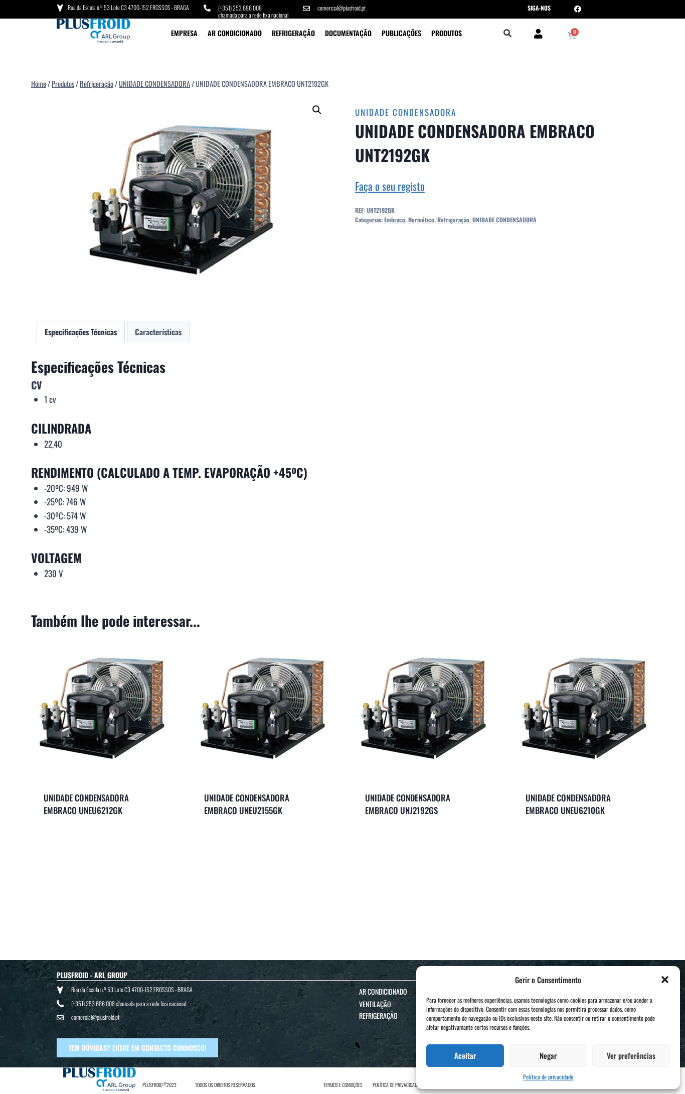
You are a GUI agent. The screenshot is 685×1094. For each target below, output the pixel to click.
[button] (665, 980)
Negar (548, 1055)
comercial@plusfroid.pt (341, 8)
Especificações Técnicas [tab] (81, 331)
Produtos (446, 33)
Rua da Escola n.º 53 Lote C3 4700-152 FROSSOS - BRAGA (128, 7)
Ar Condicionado (235, 33)
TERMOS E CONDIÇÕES (343, 1084)
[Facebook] (578, 9)
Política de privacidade (548, 1076)
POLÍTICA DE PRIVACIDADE (396, 1084)
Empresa (184, 33)
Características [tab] (158, 331)
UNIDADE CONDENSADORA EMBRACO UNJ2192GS (407, 804)
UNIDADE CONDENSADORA (405, 112)
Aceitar (465, 1055)
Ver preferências (631, 1055)
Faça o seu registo (390, 186)
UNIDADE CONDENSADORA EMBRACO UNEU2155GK (246, 804)
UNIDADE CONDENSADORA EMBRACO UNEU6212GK (86, 804)
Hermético (421, 219)
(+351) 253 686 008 (240, 8)
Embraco (394, 219)
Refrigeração (293, 33)
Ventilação (375, 1004)
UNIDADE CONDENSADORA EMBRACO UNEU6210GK (568, 804)
